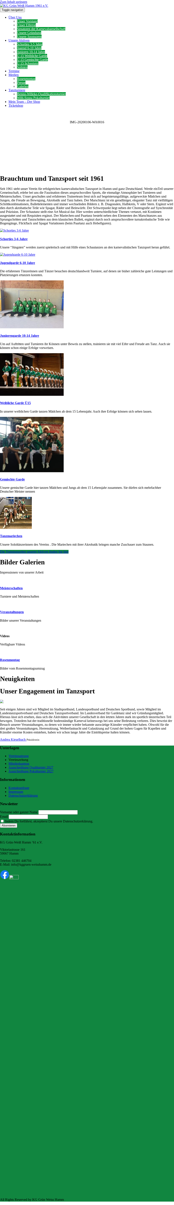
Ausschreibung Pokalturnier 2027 (30, 771)
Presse (21, 82)
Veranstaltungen (12, 612)
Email (4, 816)
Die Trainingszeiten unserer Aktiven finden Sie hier (34, 552)
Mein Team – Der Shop (24, 101)
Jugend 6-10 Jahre (29, 48)
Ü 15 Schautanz (27, 63)
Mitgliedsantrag (18, 763)
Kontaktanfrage (18, 788)
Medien (13, 75)
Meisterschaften (11, 588)
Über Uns (15, 17)
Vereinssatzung (18, 756)
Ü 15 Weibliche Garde (32, 55)
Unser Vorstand (27, 21)
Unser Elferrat (26, 25)
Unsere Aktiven (18, 40)
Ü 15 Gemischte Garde (32, 59)
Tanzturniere (16, 90)
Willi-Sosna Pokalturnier (33, 98)
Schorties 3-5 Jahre (29, 44)
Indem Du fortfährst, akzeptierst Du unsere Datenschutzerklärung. (48, 821)
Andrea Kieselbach (13, 739)
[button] (87, 159)
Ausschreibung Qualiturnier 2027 (30, 767)
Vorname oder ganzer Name (19, 812)
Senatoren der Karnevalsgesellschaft (41, 29)
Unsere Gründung (29, 32)
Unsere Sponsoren (29, 36)
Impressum (15, 791)
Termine (14, 71)
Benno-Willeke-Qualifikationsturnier (41, 94)
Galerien (22, 86)
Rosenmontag (26, 78)
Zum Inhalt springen (13, 2)
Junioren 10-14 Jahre (31, 52)
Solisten (22, 67)
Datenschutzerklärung (23, 795)
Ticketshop (15, 105)
